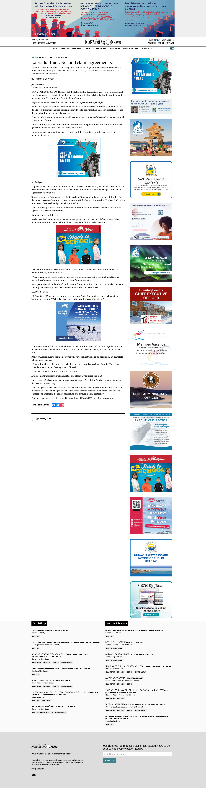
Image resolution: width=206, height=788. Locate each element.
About (161, 43)
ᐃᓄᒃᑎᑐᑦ (145, 48)
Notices (41, 43)
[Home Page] (103, 42)
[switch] (172, 48)
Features (88, 48)
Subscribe (109, 760)
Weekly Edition (130, 48)
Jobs (34, 43)
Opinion (100, 48)
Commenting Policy (61, 753)
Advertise (51, 43)
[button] (33, 775)
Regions (76, 48)
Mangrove (40, 769)
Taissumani (114, 48)
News (56, 48)
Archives (152, 43)
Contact (169, 43)
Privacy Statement (40, 753)
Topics (64, 48)
